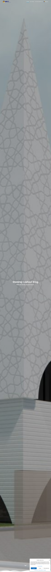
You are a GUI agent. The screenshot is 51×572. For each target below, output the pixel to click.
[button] (49, 560)
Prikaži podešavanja (46, 568)
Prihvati (34, 568)
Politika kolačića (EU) (39, 1)
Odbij (40, 568)
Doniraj (28, 1)
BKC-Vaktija (32, 1)
